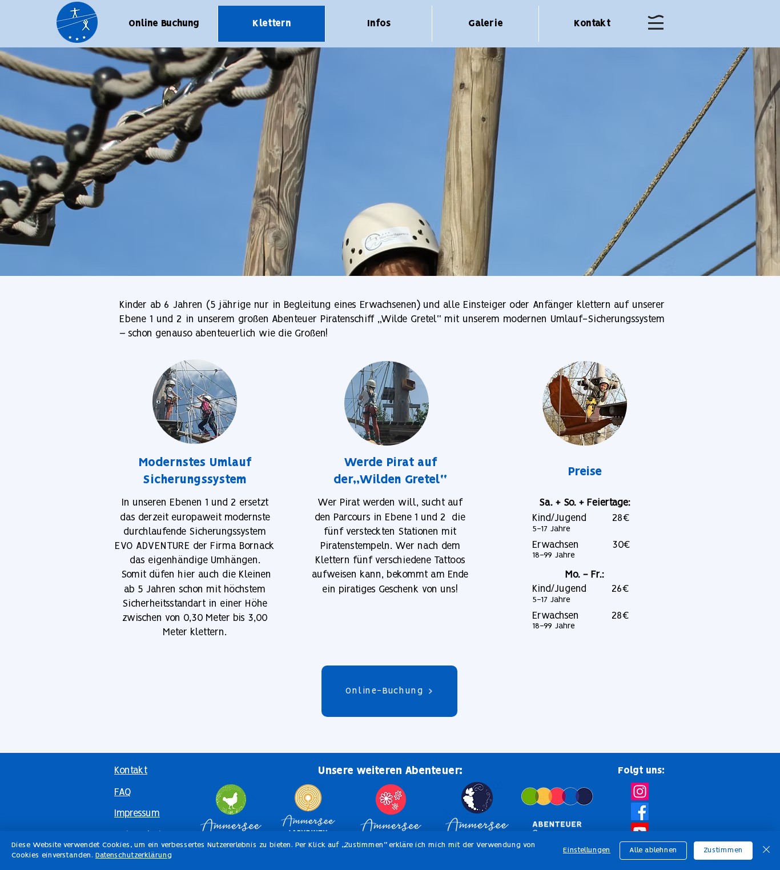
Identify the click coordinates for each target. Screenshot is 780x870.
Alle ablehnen (653, 850)
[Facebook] (640, 811)
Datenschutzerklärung (133, 855)
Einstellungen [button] (586, 850)
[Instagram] (640, 791)
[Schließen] (766, 850)
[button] (655, 22)
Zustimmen (723, 850)
